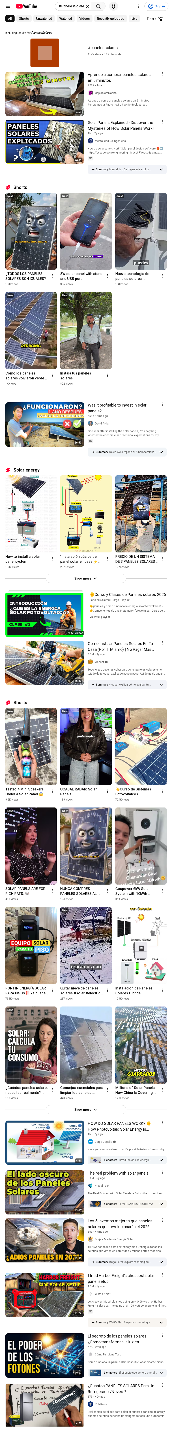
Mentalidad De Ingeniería (110, 141)
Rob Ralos (101, 1404)
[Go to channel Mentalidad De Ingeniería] (91, 141)
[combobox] (72, 6)
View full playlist (100, 617)
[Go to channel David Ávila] (91, 423)
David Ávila (102, 423)
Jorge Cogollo (103, 1141)
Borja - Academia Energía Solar (114, 1239)
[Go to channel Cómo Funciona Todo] (91, 1354)
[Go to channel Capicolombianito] (91, 93)
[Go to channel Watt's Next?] (91, 1294)
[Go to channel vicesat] (91, 662)
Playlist (125, 600)
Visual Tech (102, 1185)
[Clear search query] (87, 6)
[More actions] (52, 275)
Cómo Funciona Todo (108, 1354)
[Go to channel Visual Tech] (91, 1186)
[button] (133, 169)
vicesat (99, 662)
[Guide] (8, 6)
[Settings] (138, 6)
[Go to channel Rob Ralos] (91, 1404)
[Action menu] (162, 73)
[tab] (10, 18)
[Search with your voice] (113, 6)
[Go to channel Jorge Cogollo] (91, 1142)
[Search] (98, 6)
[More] (161, 169)
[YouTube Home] (26, 6)
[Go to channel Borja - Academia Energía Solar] (91, 1239)
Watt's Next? (102, 1294)
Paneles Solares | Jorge (104, 600)
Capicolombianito (105, 93)
